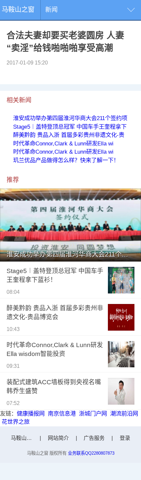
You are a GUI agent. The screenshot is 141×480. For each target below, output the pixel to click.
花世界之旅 (16, 421)
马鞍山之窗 (18, 9)
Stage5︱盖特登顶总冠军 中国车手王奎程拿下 (70, 126)
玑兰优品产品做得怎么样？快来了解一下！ (66, 160)
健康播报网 (31, 413)
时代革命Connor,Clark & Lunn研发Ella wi (63, 143)
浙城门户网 (93, 413)
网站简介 (58, 438)
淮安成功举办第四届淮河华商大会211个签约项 (70, 118)
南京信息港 (62, 413)
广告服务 (94, 438)
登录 (125, 438)
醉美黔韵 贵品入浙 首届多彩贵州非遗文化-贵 (68, 135)
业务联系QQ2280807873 (91, 453)
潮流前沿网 (124, 413)
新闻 (51, 9)
